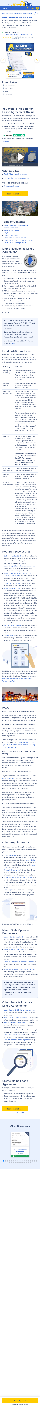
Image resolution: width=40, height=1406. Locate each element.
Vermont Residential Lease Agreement (17, 1040)
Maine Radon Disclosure (12, 588)
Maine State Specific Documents (15, 238)
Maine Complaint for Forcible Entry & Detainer (20, 969)
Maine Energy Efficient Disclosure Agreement (19, 566)
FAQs (6, 233)
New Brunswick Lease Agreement (15, 1017)
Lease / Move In (14, 13)
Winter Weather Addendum (22, 678)
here (13, 343)
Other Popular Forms (11, 235)
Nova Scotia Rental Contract (13, 1035)
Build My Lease (20, 1401)
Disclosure (7, 583)
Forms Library (5, 13)
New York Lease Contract (12, 1030)
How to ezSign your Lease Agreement (17, 178)
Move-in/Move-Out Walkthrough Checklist (18, 877)
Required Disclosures (11, 230)
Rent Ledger (8, 890)
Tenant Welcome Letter (12, 870)
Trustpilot (5, 141)
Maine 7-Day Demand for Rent (14, 937)
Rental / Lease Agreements (25, 13)
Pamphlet (18, 583)
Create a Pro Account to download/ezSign (19, 34)
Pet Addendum (7, 678)
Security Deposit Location (13, 625)
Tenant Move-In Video (11, 186)
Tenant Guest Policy (9, 681)
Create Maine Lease (15, 194)
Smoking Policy (9, 635)
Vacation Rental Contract (19, 745)
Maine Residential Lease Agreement (16, 225)
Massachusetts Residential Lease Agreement (19, 1010)
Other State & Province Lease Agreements (18, 240)
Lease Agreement (8, 778)
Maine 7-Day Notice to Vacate (14, 949)
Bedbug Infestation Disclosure (14, 556)
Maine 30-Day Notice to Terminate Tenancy (18, 962)
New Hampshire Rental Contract (15, 1022)
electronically (30, 860)
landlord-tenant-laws (11, 228)
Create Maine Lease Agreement (15, 243)
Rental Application (10, 855)
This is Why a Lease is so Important (16, 174)
